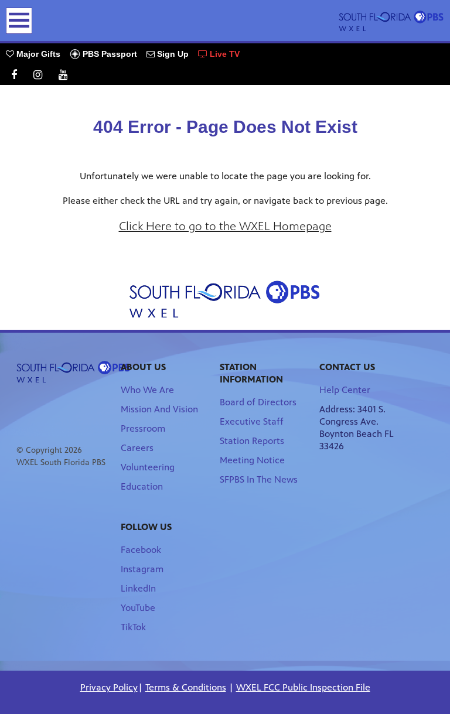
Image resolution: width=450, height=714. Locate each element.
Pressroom (143, 428)
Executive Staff (252, 421)
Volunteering (148, 467)
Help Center (344, 389)
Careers (137, 447)
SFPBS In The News (259, 479)
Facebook (141, 549)
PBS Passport (108, 54)
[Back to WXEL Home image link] (225, 299)
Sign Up (172, 54)
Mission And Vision (159, 409)
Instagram (142, 569)
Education (142, 486)
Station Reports (252, 440)
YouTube (138, 607)
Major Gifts (37, 54)
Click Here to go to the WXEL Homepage (225, 226)
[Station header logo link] (391, 20)
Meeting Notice (252, 460)
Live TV (223, 54)
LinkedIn (138, 588)
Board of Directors (258, 402)
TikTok (133, 627)
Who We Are (147, 389)
